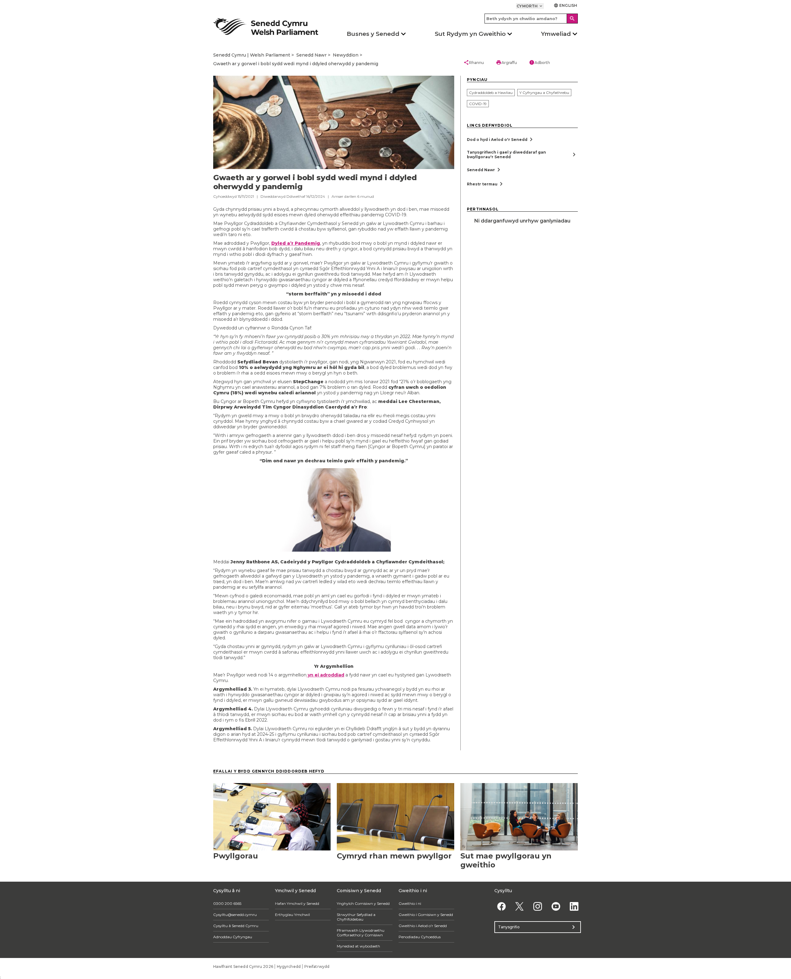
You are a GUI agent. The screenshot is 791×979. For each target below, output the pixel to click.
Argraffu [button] (506, 62)
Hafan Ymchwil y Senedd (297, 903)
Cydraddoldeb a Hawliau (491, 92)
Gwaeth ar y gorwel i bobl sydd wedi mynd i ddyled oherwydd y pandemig (295, 63)
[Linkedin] (574, 906)
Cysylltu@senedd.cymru (235, 914)
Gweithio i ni (410, 903)
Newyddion (345, 55)
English (565, 5)
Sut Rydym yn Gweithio (470, 33)
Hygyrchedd (289, 966)
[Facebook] (501, 906)
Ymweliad (556, 33)
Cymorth (530, 6)
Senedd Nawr (311, 55)
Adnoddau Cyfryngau (232, 936)
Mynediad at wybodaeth (358, 946)
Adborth (539, 62)
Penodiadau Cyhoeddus (420, 936)
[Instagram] (538, 906)
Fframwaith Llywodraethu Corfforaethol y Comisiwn (360, 932)
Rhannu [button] (473, 62)
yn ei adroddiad (325, 675)
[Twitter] (520, 906)
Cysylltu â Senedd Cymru (235, 925)
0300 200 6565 (227, 903)
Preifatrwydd (316, 966)
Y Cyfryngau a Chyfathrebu (544, 92)
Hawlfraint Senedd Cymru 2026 (243, 966)
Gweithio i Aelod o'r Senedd (423, 925)
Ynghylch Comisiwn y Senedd (363, 903)
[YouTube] (556, 906)
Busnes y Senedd (373, 33)
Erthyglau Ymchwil (292, 914)
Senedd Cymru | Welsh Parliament (251, 55)
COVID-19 (478, 103)
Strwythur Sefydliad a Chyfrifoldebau (356, 917)
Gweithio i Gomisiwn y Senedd (426, 914)
